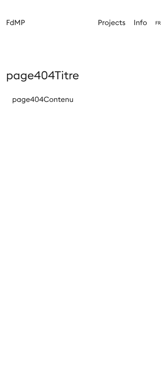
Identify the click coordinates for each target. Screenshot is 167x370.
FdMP (15, 22)
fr (158, 23)
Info (140, 22)
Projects (111, 22)
